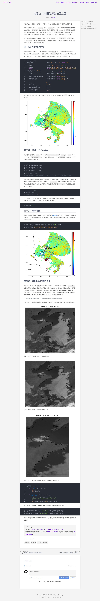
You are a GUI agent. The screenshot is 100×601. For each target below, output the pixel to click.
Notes (82, 2)
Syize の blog (58, 595)
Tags (62, 2)
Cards (59, 597)
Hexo (48, 597)
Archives (68, 2)
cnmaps (54, 215)
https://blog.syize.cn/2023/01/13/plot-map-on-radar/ (48, 529)
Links (92, 2)
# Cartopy (33, 542)
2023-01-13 (47, 17)
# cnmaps (45, 542)
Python (53, 17)
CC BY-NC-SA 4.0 (52, 532)
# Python (27, 542)
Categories (75, 2)
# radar (39, 542)
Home (57, 2)
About (87, 2)
